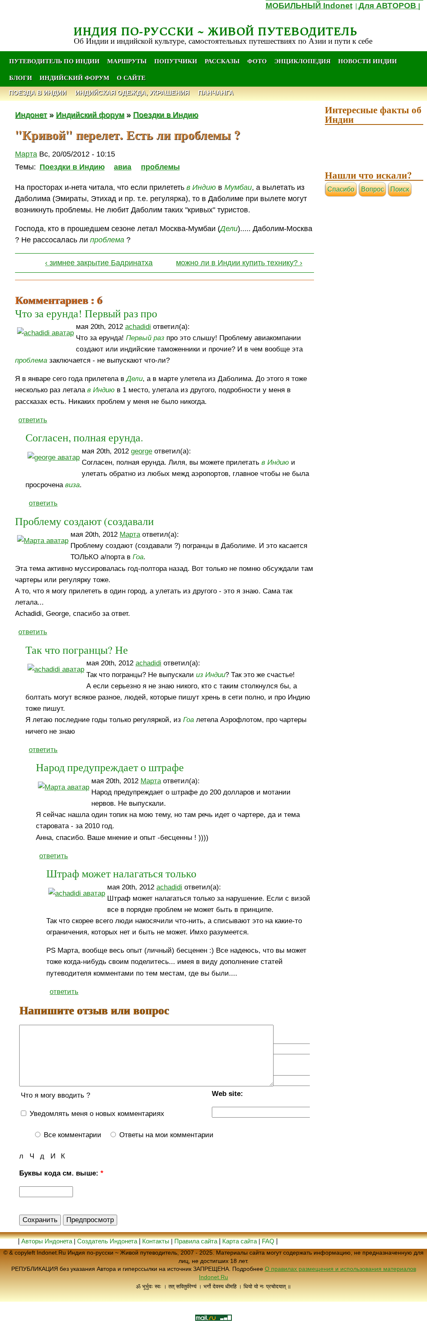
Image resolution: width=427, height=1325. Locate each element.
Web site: (227, 1094)
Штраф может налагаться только (121, 873)
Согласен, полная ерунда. (84, 437)
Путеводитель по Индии (54, 60)
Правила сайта (195, 1241)
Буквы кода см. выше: (61, 1173)
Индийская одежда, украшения (132, 92)
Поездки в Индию (165, 114)
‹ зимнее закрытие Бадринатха (99, 263)
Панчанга (216, 92)
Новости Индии (367, 60)
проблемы (160, 167)
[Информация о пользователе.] (45, 333)
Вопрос (372, 189)
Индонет (31, 114)
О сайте (131, 77)
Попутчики (176, 60)
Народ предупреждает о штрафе (110, 767)
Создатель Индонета (107, 1241)
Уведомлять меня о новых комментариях (96, 1114)
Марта (26, 154)
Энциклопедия (302, 60)
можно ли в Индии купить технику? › (239, 263)
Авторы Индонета (46, 1241)
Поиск (399, 189)
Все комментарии (71, 1135)
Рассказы (222, 60)
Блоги (20, 77)
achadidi (138, 327)
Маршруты (127, 60)
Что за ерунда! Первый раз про (86, 313)
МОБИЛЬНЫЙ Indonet (309, 5)
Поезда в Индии (37, 92)
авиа (122, 167)
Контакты (156, 1241)
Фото (257, 60)
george (141, 451)
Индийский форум (74, 77)
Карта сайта (239, 1241)
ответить (32, 420)
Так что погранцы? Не (76, 650)
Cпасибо (340, 189)
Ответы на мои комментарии (165, 1135)
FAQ (268, 1241)
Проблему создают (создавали (84, 521)
